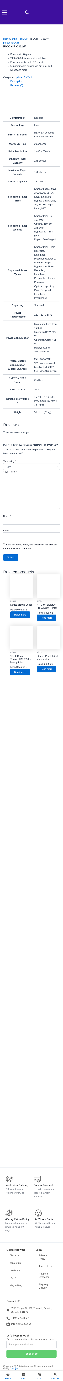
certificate (15, 1270)
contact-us (15, 1263)
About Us (15, 1255)
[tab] (35, 81)
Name (7, 516)
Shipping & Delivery (44, 1286)
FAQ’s (13, 1278)
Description (16, 81)
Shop (23, 1378)
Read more (20, 614)
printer (15, 38)
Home (6, 38)
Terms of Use (46, 1266)
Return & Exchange (44, 1275)
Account (55, 1378)
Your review (10, 471)
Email (6, 530)
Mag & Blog (16, 1285)
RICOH (24, 38)
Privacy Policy (43, 1257)
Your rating (9, 461)
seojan (14, 1368)
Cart (39, 1378)
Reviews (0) (16, 85)
